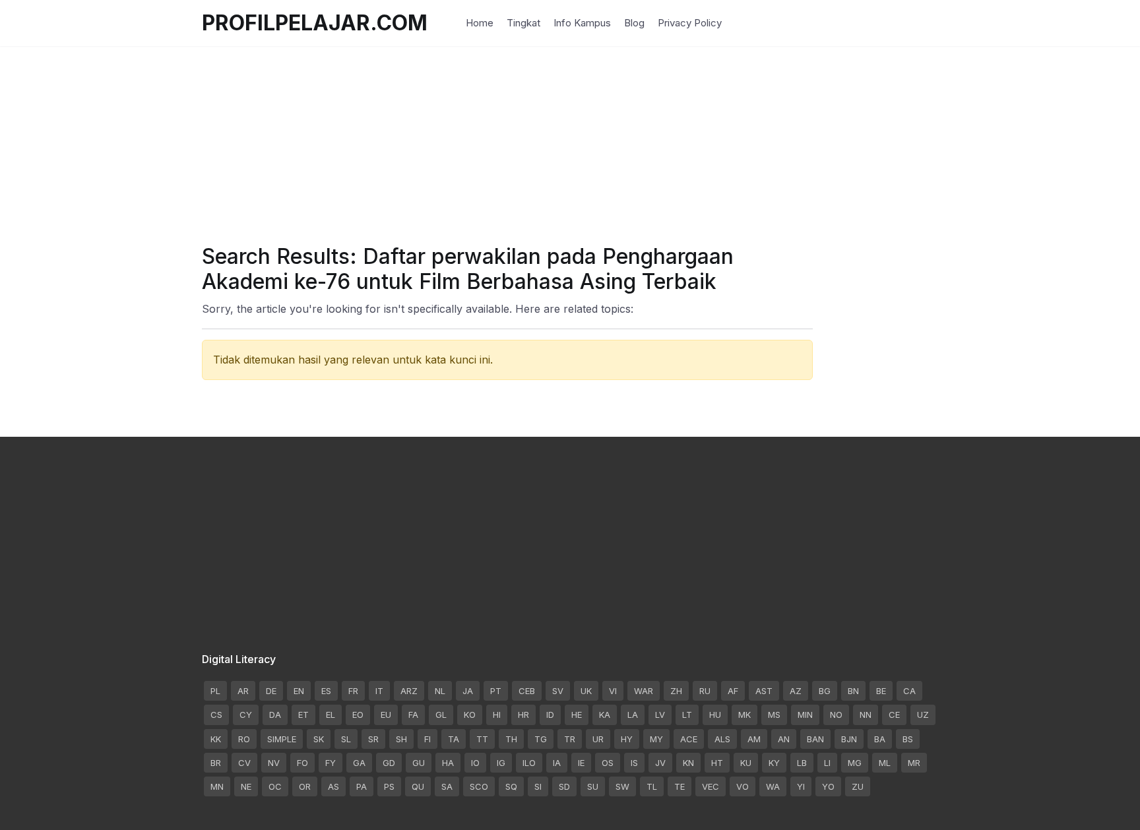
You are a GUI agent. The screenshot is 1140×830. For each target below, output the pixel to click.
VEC (710, 786)
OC (275, 786)
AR (243, 691)
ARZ (409, 691)
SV (557, 691)
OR (305, 786)
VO (742, 786)
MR (914, 762)
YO (828, 786)
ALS (722, 739)
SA (447, 786)
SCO (479, 786)
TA (453, 739)
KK (215, 739)
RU (705, 691)
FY (330, 762)
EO (358, 714)
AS (333, 786)
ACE (688, 739)
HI (497, 714)
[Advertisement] (570, 138)
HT (717, 762)
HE (576, 714)
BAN (815, 739)
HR (523, 714)
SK (318, 739)
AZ (796, 691)
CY (245, 714)
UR (598, 739)
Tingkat (523, 22)
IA (557, 762)
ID (550, 714)
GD (389, 762)
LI (827, 762)
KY (774, 762)
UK (586, 691)
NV (274, 762)
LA (632, 714)
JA (467, 691)
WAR (643, 691)
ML (885, 762)
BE (881, 691)
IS (634, 762)
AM (754, 739)
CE (894, 714)
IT (379, 691)
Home (479, 22)
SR (373, 739)
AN (784, 739)
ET (303, 714)
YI (801, 786)
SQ (511, 786)
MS (774, 714)
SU (592, 786)
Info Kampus (582, 22)
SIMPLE (281, 739)
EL (330, 714)
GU (418, 762)
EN (299, 691)
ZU (858, 786)
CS (216, 714)
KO (470, 714)
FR (353, 691)
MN (217, 786)
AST (764, 691)
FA (413, 714)
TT (482, 739)
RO (244, 739)
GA (359, 762)
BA (879, 739)
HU (715, 714)
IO (475, 762)
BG (825, 691)
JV (660, 762)
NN (865, 714)
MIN (805, 714)
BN (853, 691)
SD (564, 786)
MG (855, 762)
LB (802, 762)
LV (660, 714)
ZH (676, 691)
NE (246, 786)
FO (302, 762)
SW (622, 786)
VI (613, 691)
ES (326, 691)
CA (909, 691)
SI (538, 786)
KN (688, 762)
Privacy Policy (690, 22)
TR (569, 739)
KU (745, 762)
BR (215, 762)
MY (656, 739)
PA (361, 786)
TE (679, 786)
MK (744, 714)
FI (427, 739)
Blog (634, 22)
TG (540, 739)
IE (581, 762)
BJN (849, 739)
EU (386, 714)
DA (275, 714)
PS (389, 786)
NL (440, 691)
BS (907, 739)
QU (418, 786)
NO (836, 714)
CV (244, 762)
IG (501, 762)
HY (627, 739)
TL (652, 786)
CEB (527, 691)
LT (687, 714)
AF (733, 691)
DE (271, 691)
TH (511, 739)
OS (608, 762)
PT (495, 691)
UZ (923, 714)
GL (441, 714)
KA (604, 714)
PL (215, 691)
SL (346, 739)
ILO (529, 762)
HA (448, 762)
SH (401, 739)
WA (773, 786)
